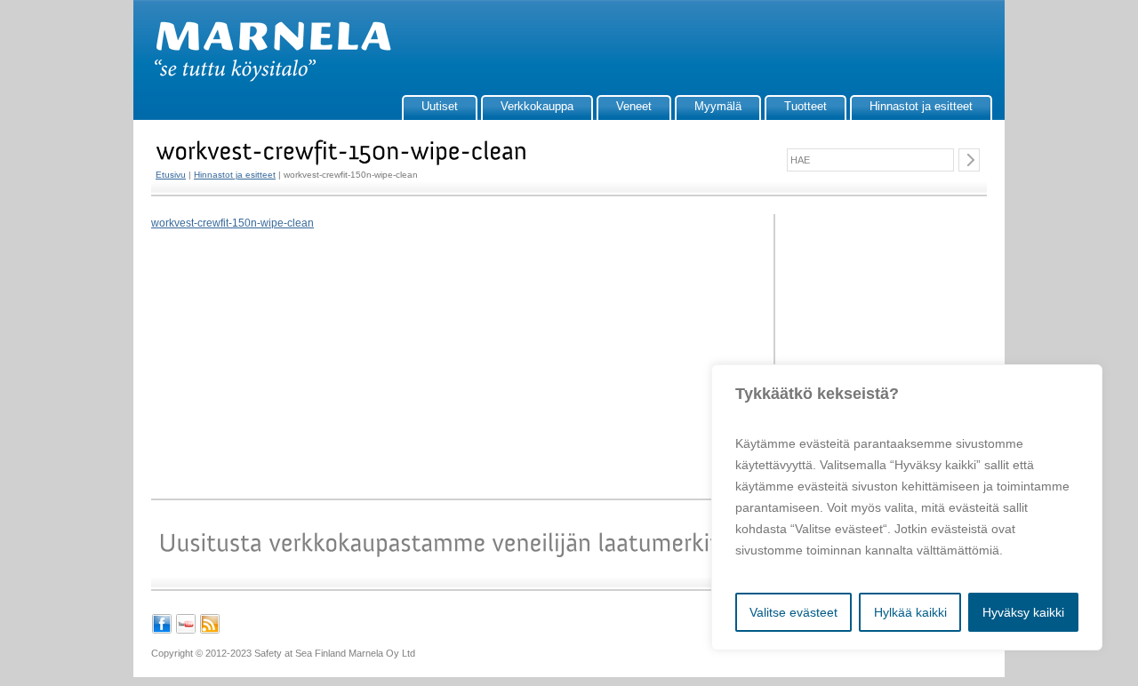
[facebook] (161, 631)
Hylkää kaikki (910, 612)
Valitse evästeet (793, 612)
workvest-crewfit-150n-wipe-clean (232, 223)
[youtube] (185, 631)
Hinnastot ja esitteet (921, 106)
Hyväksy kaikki (1023, 612)
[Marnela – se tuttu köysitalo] (264, 78)
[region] (906, 507)
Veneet (634, 106)
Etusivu (171, 174)
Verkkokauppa (537, 106)
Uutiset (439, 106)
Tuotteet (805, 106)
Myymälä (717, 106)
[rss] (209, 631)
